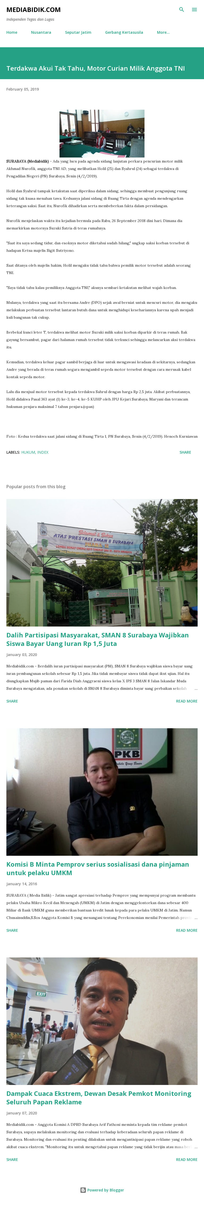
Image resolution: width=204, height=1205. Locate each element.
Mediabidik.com (33, 9)
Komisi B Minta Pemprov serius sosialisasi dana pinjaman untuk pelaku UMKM (97, 868)
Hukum (28, 452)
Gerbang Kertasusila (124, 32)
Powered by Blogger (105, 1190)
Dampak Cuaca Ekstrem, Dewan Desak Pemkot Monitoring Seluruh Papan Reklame (98, 1097)
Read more (187, 701)
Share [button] (185, 452)
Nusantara (41, 32)
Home (11, 32)
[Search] (181, 9)
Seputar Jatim (78, 32)
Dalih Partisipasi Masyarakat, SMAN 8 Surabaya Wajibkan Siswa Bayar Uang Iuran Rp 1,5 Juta (97, 639)
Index (42, 452)
